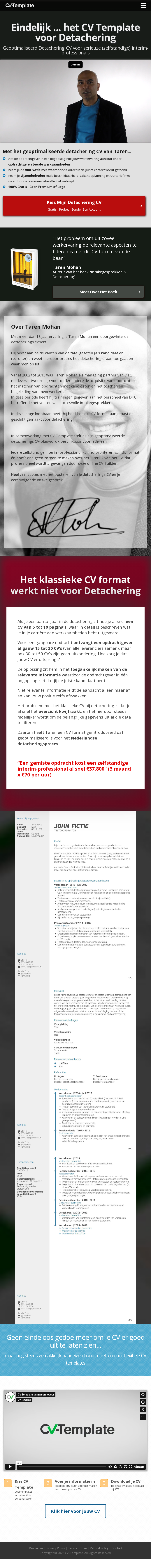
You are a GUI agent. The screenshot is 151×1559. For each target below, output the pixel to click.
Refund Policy (99, 1548)
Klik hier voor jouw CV (75, 1511)
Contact (117, 1548)
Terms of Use (77, 1548)
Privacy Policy (55, 1548)
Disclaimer (36, 1548)
